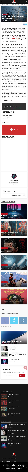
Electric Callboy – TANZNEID (9, 216)
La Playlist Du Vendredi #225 (14, 400)
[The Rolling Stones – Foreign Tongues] (14, 296)
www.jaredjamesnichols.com (15, 107)
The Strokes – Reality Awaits (9, 284)
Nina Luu (4, 217)
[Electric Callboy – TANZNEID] (14, 211)
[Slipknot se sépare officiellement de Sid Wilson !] (14, 337)
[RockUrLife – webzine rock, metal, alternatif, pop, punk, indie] (14, 454)
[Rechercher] (26, 2)
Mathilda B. (5, 268)
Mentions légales (13, 458)
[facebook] (15, 185)
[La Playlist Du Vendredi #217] (4, 396)
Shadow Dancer (15, 38)
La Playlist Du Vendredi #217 (14, 394)
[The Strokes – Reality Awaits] (14, 279)
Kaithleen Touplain (6, 285)
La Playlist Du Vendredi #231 (14, 413)
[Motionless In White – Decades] (14, 245)
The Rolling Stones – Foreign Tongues (11, 301)
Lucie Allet (5, 234)
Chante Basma (6, 20)
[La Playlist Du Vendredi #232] (4, 408)
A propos (4, 458)
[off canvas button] (1, 2)
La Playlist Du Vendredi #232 (14, 407)
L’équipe (8, 458)
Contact (14, 461)
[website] (13, 185)
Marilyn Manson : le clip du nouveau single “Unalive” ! (17, 347)
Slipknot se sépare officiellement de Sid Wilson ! (12, 342)
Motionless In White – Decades (9, 250)
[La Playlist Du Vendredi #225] (4, 402)
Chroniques (4, 14)
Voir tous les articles (13, 182)
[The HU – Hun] (14, 262)
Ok (8, 470)
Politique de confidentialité (7, 461)
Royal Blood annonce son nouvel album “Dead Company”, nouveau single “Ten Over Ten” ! (17, 354)
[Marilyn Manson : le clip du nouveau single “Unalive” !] (4, 348)
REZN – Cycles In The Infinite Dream (10, 233)
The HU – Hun (4, 267)
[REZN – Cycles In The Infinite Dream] (14, 228)
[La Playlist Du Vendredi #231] (4, 415)
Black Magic (15, 36)
